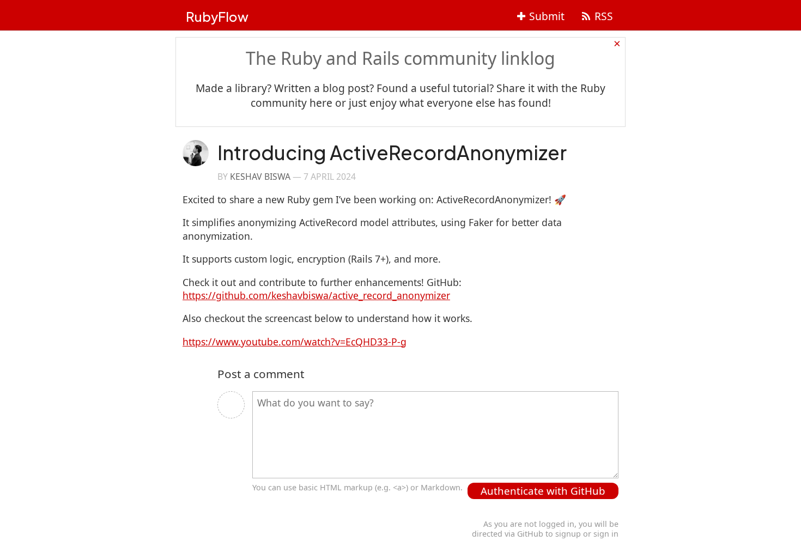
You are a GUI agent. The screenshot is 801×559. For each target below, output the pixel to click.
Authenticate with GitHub (543, 490)
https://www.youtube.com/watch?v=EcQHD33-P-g (294, 341)
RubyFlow (217, 16)
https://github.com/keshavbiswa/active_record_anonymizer (316, 295)
